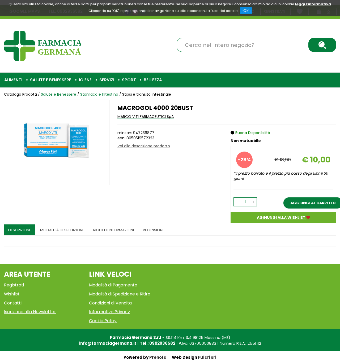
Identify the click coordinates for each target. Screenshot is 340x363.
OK (246, 10)
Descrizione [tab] (19, 230)
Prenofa (158, 357)
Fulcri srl (207, 357)
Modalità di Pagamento (113, 285)
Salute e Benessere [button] (50, 80)
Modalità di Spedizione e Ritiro (119, 294)
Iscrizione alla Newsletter (30, 312)
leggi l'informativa (313, 4)
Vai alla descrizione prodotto (143, 146)
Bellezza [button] (153, 80)
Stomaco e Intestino (99, 94)
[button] (236, 201)
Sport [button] (129, 80)
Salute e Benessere (58, 94)
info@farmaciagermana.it (107, 343)
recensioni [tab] (153, 230)
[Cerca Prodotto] (322, 45)
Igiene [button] (85, 80)
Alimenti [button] (13, 80)
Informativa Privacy (109, 312)
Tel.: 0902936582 (157, 343)
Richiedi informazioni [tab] (113, 230)
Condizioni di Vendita (110, 303)
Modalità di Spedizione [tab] (62, 230)
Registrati (14, 285)
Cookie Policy (103, 321)
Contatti (13, 303)
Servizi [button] (106, 80)
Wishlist (12, 294)
